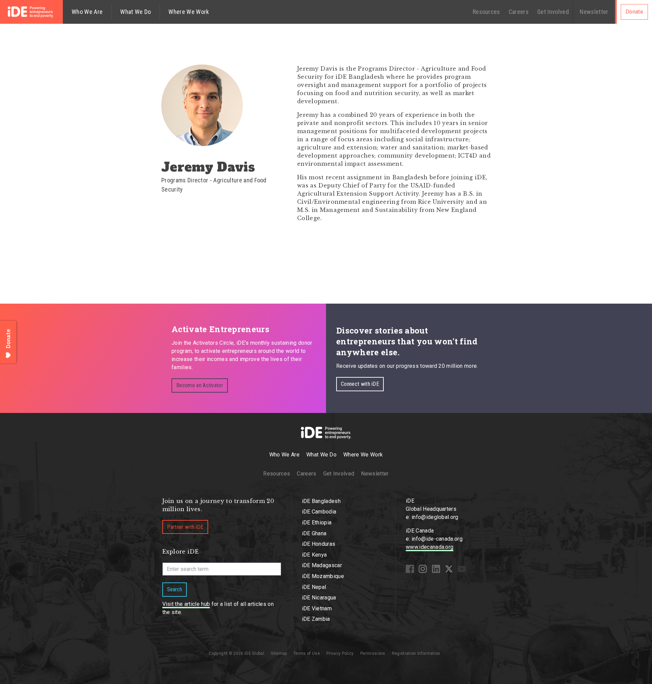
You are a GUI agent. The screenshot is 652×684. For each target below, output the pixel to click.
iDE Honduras (319, 544)
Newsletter (594, 11)
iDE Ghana (314, 533)
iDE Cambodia (319, 511)
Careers (519, 11)
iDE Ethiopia (317, 522)
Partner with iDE (185, 527)
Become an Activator (199, 385)
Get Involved (553, 11)
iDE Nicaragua (319, 597)
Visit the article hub (186, 604)
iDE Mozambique (323, 576)
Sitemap (279, 653)
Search (174, 589)
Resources (486, 11)
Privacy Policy (340, 653)
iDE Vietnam (317, 608)
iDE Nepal (314, 587)
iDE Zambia (316, 619)
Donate (634, 11)
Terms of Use (306, 653)
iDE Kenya (314, 555)
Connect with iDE (360, 384)
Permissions (372, 653)
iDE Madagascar (322, 565)
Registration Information (416, 653)
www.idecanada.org (429, 547)
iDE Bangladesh (321, 501)
